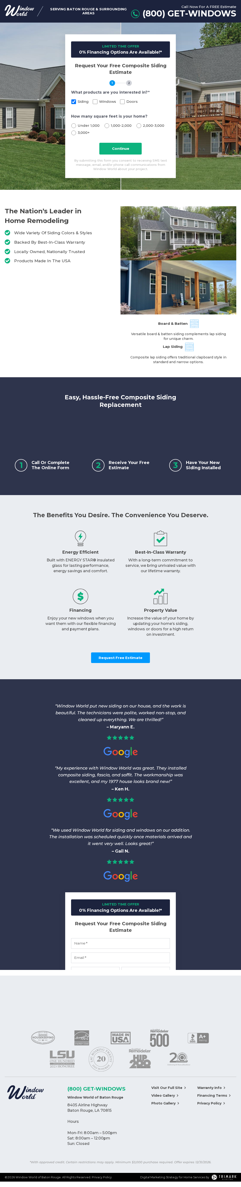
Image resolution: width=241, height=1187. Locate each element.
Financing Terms (212, 1095)
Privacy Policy (209, 1103)
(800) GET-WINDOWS (96, 1089)
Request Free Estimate (120, 657)
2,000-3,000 (153, 125)
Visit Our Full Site (166, 1087)
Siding (83, 101)
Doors (132, 101)
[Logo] (25, 1093)
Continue (120, 148)
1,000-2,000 (121, 125)
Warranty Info (209, 1087)
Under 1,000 (89, 125)
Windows (107, 101)
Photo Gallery (163, 1103)
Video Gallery (163, 1095)
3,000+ (84, 132)
